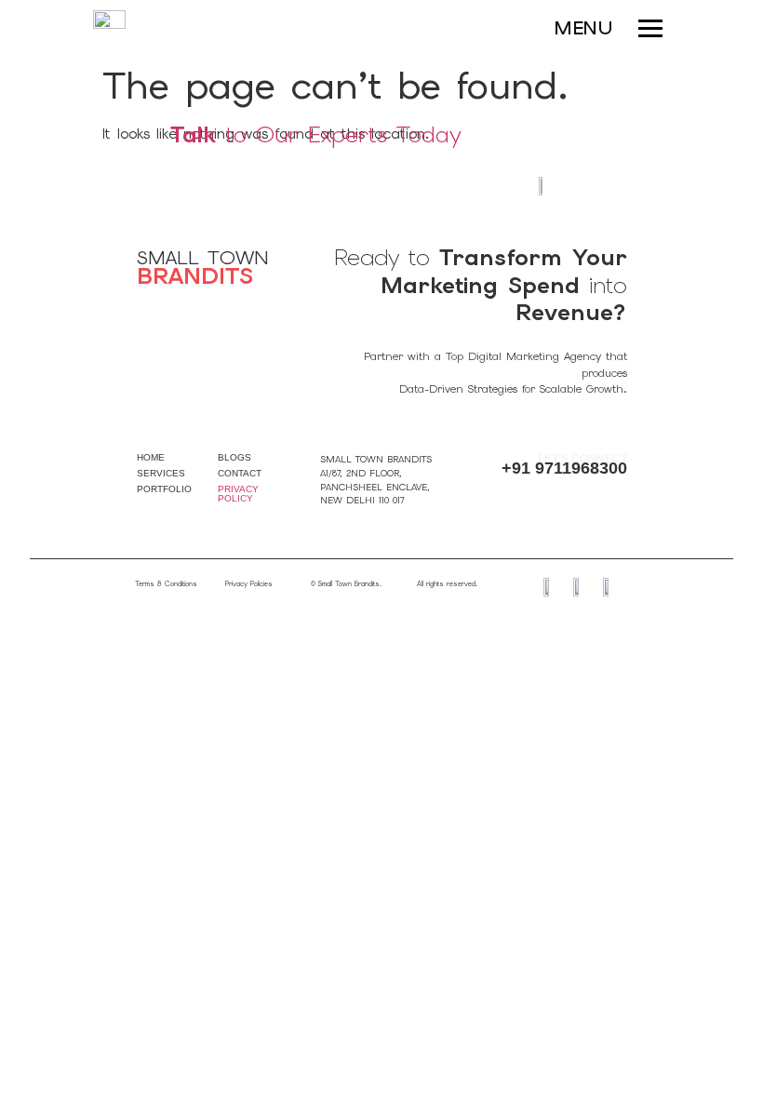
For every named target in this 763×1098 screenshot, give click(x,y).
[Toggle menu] (642, 28)
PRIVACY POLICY (238, 493)
